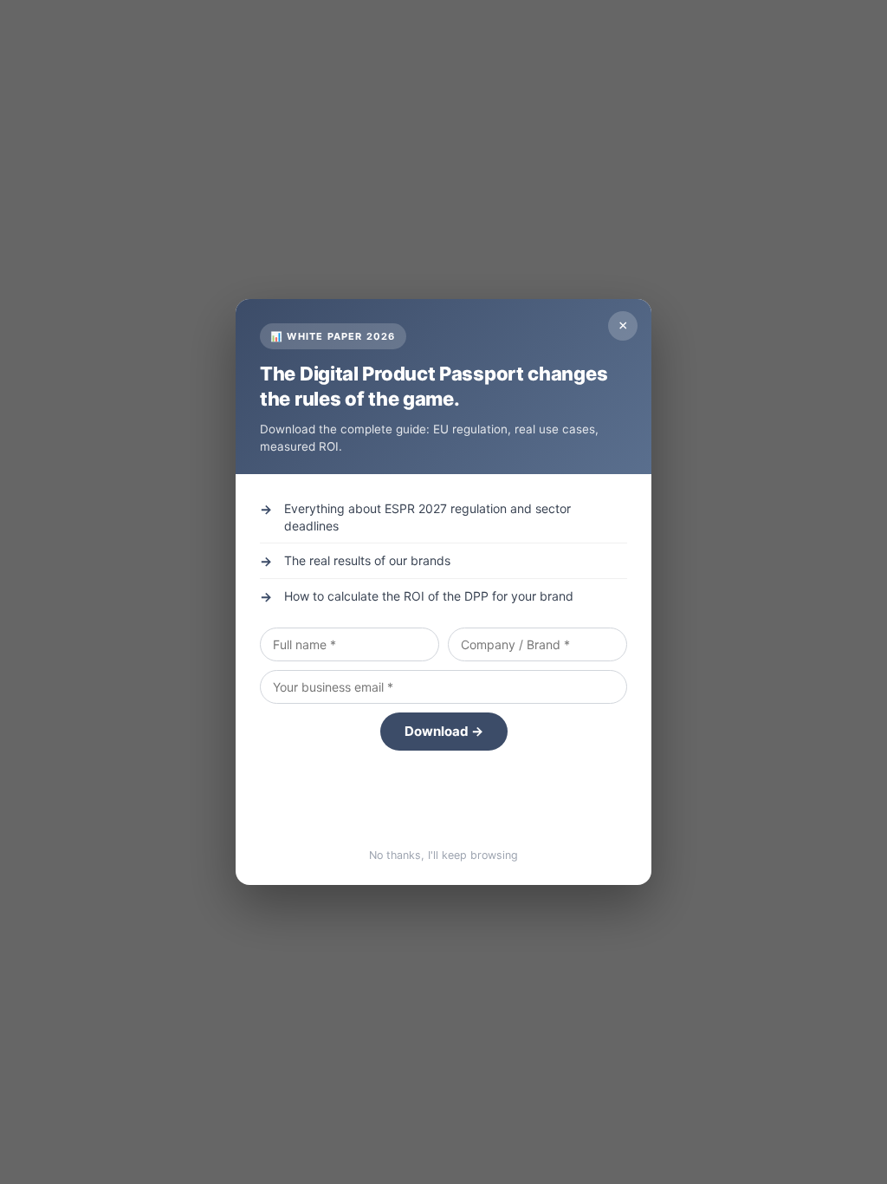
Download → (444, 731)
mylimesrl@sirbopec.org (444, 805)
